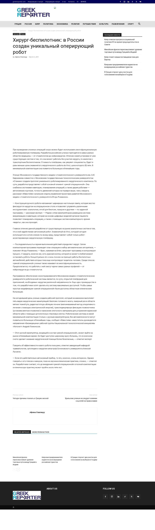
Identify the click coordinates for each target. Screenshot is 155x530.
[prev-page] (14, 469)
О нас (64, 2)
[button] (139, 24)
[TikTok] (132, 1)
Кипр (37, 24)
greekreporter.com (19, 2)
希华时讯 (83, 2)
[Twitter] (136, 1)
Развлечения (118, 24)
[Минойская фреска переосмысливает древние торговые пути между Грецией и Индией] (26, 446)
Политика (48, 24)
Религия (75, 24)
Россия (28, 24)
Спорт (131, 24)
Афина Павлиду (21, 57)
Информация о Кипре (52, 2)
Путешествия (89, 24)
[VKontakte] (140, 1)
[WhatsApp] (32, 62)
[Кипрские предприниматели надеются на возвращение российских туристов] (55, 446)
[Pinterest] (26, 62)
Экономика (62, 24)
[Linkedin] (128, 1)
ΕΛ (77, 2)
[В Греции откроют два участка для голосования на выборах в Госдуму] (84, 446)
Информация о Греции (35, 2)
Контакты (71, 2)
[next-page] (18, 469)
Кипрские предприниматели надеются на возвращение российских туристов (52, 459)
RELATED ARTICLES (21, 432)
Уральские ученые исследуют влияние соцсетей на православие (81, 399)
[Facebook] (120, 1)
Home (15, 31)
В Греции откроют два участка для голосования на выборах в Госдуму (118, 73)
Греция (18, 24)
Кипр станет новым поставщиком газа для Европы (121, 58)
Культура (103, 24)
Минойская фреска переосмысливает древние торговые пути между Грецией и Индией (123, 51)
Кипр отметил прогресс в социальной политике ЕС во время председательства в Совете (121, 42)
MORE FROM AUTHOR (40, 432)
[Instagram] (124, 1)
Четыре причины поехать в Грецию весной (30, 398)
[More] (43, 62)
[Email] (37, 62)
